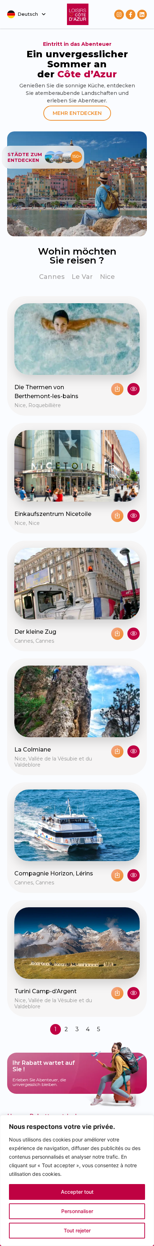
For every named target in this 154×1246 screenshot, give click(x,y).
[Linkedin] (142, 14)
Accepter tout (77, 1192)
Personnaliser (77, 1211)
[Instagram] (119, 14)
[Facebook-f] (130, 14)
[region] (77, 1180)
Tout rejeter (77, 1230)
